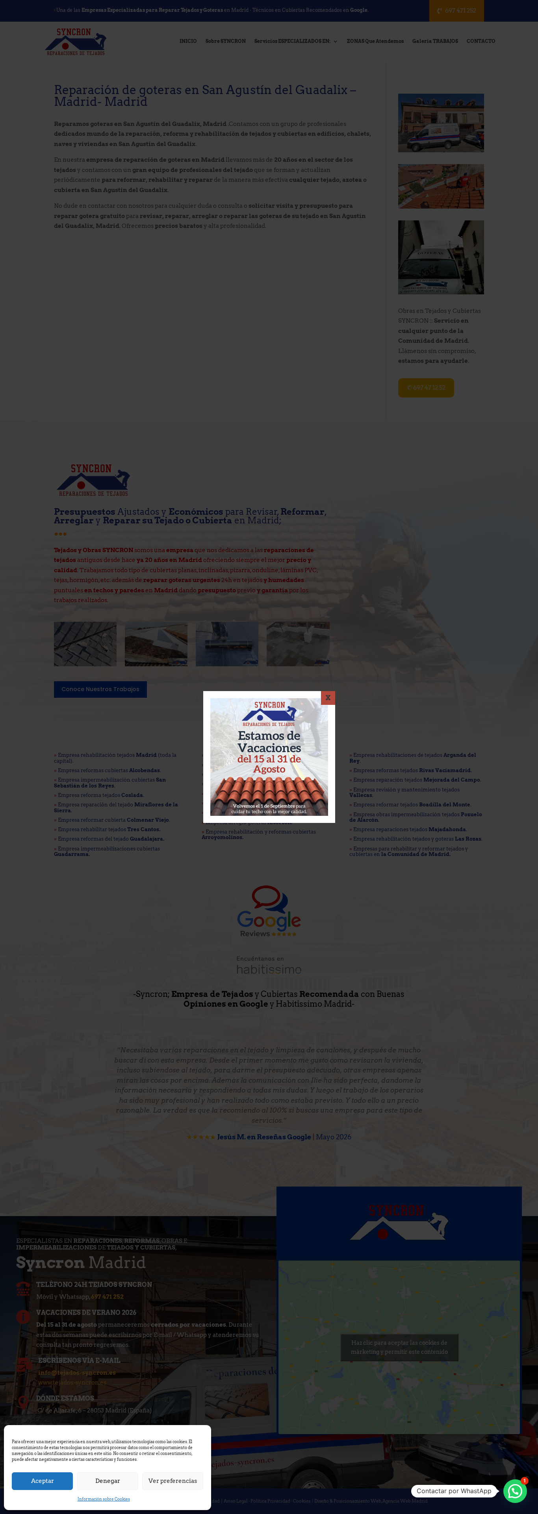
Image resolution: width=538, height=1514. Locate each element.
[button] (515, 1491)
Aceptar (42, 1480)
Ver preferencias (172, 1480)
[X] (328, 698)
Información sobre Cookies (104, 1499)
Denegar (107, 1480)
